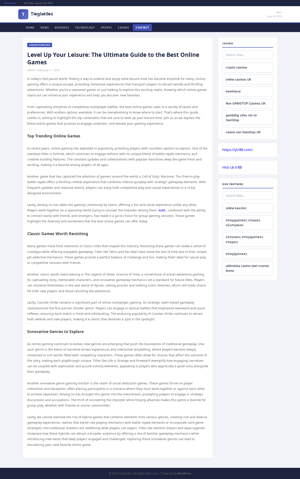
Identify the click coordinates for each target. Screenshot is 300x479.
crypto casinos (236, 67)
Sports (106, 27)
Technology (85, 27)
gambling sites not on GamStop (241, 117)
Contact (142, 27)
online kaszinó (236, 208)
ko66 (162, 210)
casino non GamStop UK (243, 132)
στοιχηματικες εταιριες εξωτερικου (243, 222)
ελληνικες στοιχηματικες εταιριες (244, 239)
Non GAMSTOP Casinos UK (246, 103)
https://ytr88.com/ (237, 149)
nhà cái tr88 (232, 167)
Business (62, 27)
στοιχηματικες (236, 254)
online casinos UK (238, 79)
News (44, 27)
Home (30, 27)
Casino (123, 27)
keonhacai (233, 91)
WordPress (184, 473)
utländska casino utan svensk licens (247, 268)
